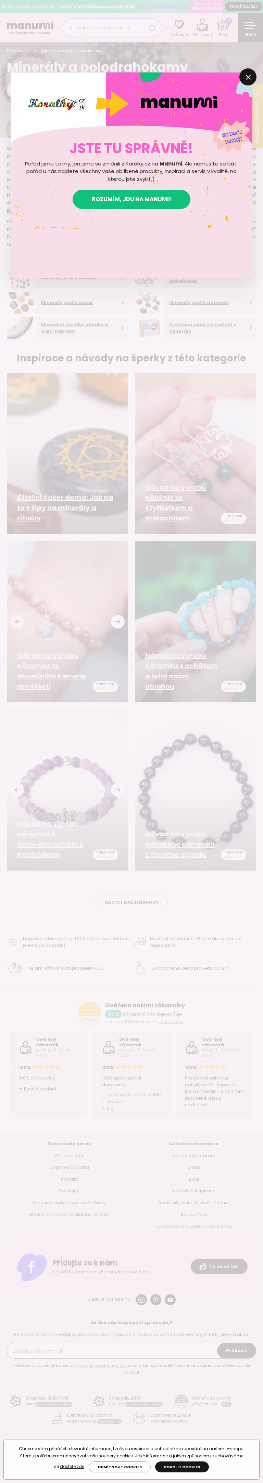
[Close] (247, 76)
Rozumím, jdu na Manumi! (131, 199)
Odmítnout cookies (120, 1467)
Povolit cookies (182, 1467)
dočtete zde (72, 1466)
